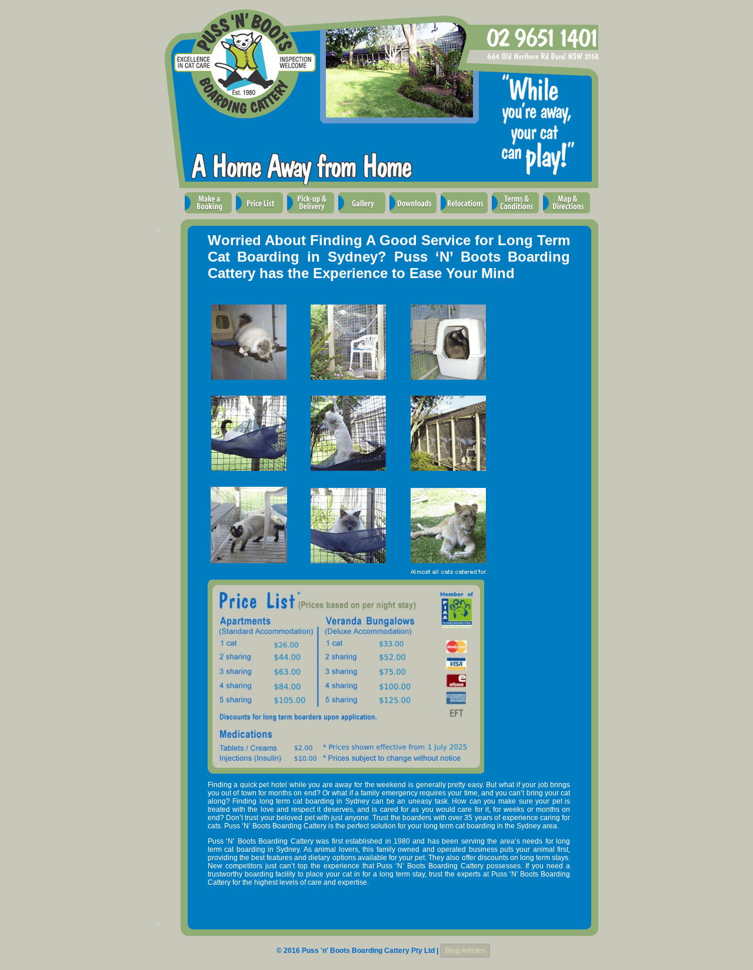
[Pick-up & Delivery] (310, 215)
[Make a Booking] (208, 215)
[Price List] (259, 215)
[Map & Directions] (566, 215)
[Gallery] (362, 215)
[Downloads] (413, 215)
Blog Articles (465, 950)
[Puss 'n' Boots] (320, 122)
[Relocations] (464, 215)
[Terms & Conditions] (515, 215)
